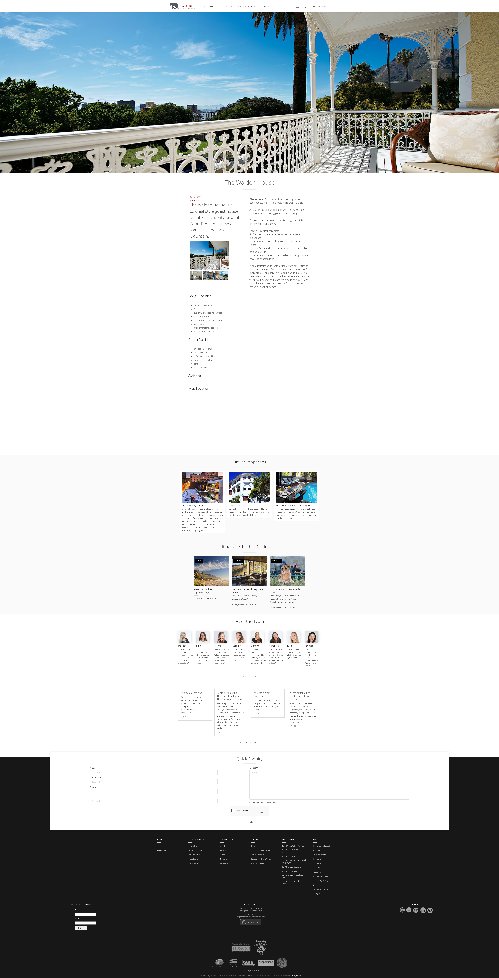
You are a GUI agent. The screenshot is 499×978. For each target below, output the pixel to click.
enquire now (319, 6)
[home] (182, 6)
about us (255, 6)
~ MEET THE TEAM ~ (249, 676)
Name (93, 767)
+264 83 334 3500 (250, 914)
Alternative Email (97, 787)
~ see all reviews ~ (249, 742)
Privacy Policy (296, 975)
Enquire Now (162, 846)
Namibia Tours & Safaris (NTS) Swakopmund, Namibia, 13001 (251, 909)
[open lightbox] (209, 256)
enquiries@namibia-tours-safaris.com (251, 917)
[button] (225, 6)
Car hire (267, 6)
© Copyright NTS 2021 (251, 970)
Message (254, 767)
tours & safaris (208, 6)
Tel (91, 796)
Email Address (96, 777)
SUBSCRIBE (81, 928)
